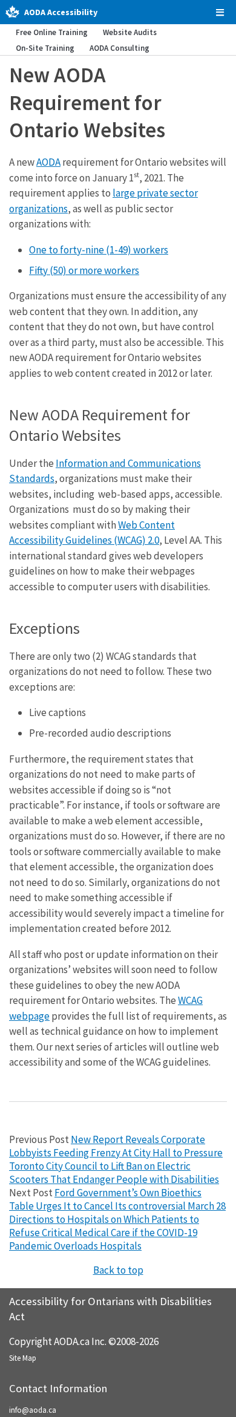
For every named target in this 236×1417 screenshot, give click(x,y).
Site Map (22, 1358)
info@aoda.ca (32, 1410)
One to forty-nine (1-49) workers (98, 249)
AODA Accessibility (60, 12)
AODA (48, 162)
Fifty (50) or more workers (84, 270)
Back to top (118, 1270)
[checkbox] (220, 12)
